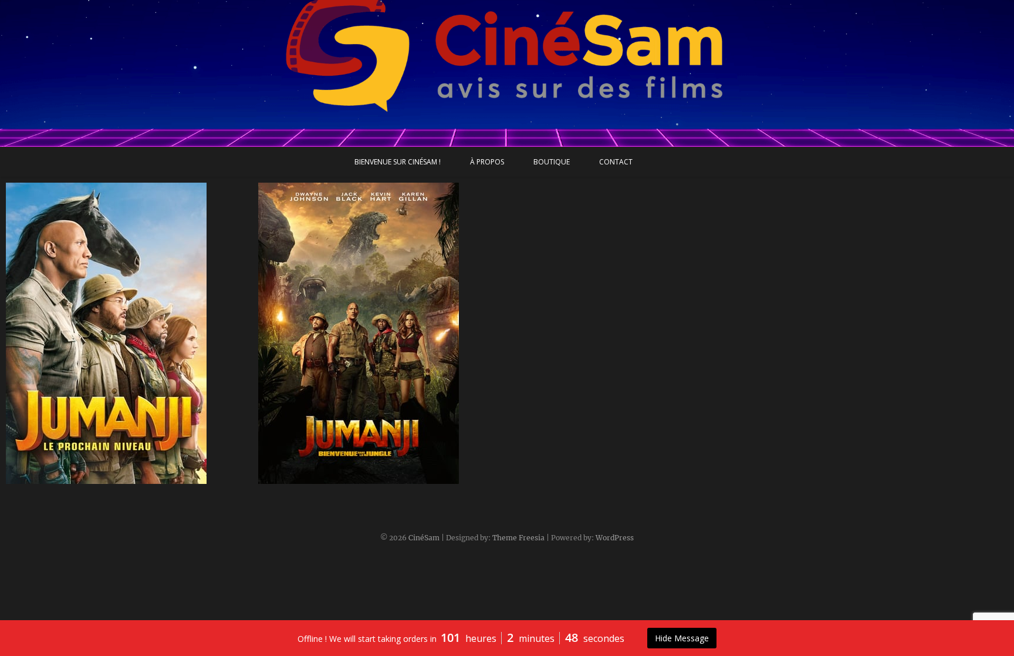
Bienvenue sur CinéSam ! (397, 162)
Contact (616, 162)
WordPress (615, 537)
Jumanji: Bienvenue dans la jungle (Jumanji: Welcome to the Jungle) (363, 471)
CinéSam (424, 537)
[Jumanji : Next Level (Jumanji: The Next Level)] (129, 333)
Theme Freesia (518, 537)
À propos (487, 162)
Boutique (551, 162)
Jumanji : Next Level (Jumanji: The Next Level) (115, 478)
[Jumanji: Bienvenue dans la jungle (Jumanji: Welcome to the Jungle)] (381, 333)
